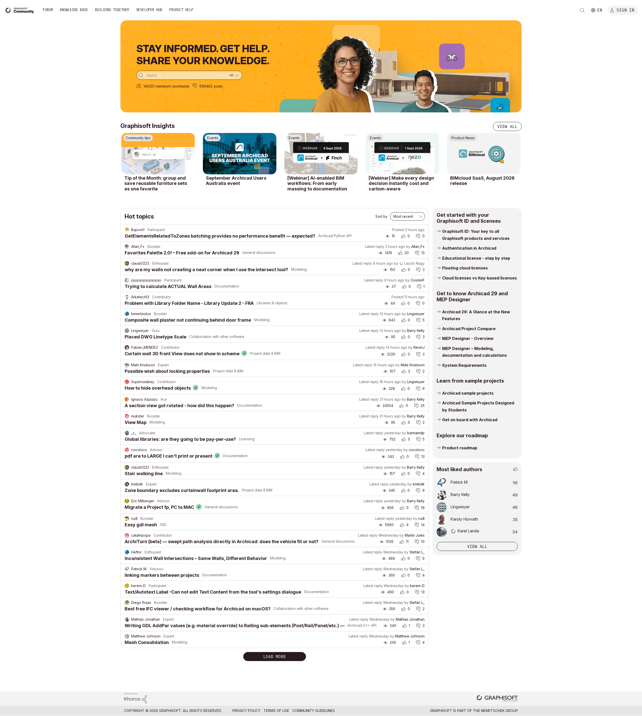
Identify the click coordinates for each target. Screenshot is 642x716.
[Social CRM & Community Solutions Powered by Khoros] (135, 697)
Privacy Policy (246, 710)
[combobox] (189, 75)
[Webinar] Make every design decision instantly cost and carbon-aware (401, 183)
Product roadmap (459, 447)
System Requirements (464, 365)
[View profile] (127, 230)
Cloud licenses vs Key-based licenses (479, 277)
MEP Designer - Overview (468, 338)
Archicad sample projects (468, 393)
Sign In (625, 9)
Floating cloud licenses (465, 267)
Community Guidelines (313, 710)
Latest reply (374, 246)
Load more (274, 656)
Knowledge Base (74, 10)
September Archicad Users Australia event (236, 180)
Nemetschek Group (499, 710)
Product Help (181, 10)
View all (507, 126)
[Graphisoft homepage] (497, 699)
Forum (48, 10)
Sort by (381, 216)
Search (582, 10)
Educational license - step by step (476, 258)
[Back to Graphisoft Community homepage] (20, 10)
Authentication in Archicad (469, 248)
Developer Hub (149, 10)
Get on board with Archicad (469, 419)
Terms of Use (276, 710)
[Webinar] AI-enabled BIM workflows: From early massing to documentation (317, 183)
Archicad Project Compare (469, 328)
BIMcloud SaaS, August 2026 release (482, 180)
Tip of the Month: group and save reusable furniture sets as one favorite (155, 183)
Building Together (112, 10)
